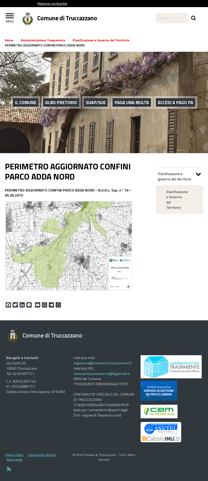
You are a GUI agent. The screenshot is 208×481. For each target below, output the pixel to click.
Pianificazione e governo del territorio (174, 176)
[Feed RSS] (9, 469)
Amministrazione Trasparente (43, 40)
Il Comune (25, 102)
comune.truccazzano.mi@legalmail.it (102, 373)
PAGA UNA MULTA (132, 102)
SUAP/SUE (96, 102)
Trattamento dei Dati (41, 454)
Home (9, 40)
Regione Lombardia (52, 3)
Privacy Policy (14, 454)
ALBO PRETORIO (61, 102)
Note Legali (14, 459)
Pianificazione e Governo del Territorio (101, 40)
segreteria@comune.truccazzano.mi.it (103, 363)
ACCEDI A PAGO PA (175, 102)
